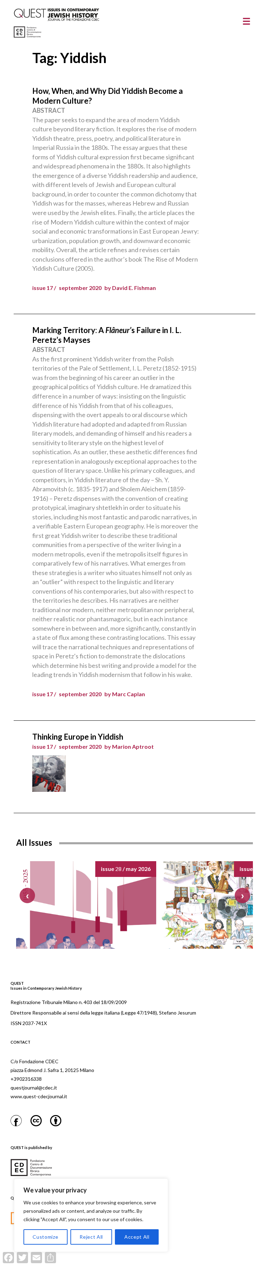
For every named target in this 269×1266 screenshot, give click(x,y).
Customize (45, 1237)
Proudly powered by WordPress (134, 1262)
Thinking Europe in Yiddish (77, 736)
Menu (246, 21)
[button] (242, 895)
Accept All (137, 1237)
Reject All (91, 1237)
